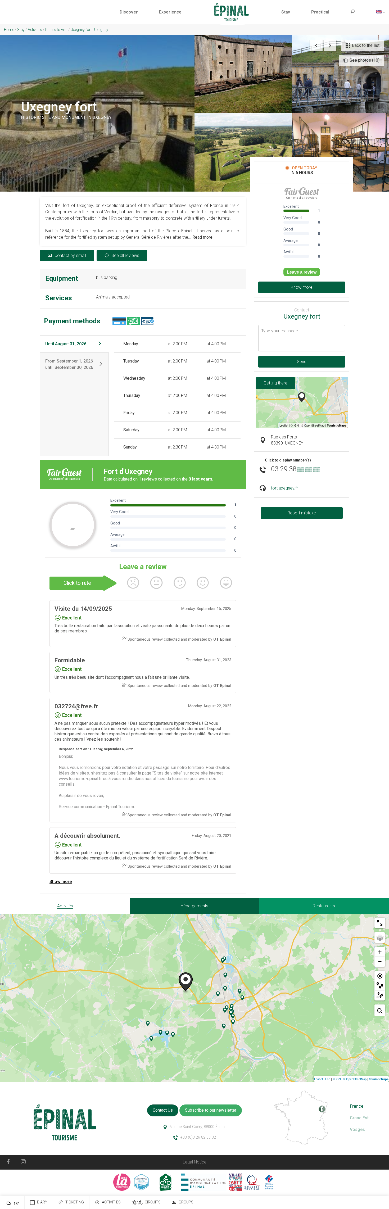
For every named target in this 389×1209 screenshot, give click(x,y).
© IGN (337, 1079)
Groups (186, 1202)
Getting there (275, 383)
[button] (128, 12)
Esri (327, 1079)
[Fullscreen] (380, 923)
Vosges (357, 1129)
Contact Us (163, 1110)
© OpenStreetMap (355, 1079)
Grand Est (359, 1117)
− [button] (380, 961)
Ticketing (74, 1202)
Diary (42, 1202)
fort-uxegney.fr (284, 488)
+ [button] (380, 952)
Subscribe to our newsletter (210, 1110)
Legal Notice (194, 1162)
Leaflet (318, 1079)
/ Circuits (149, 1202)
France (356, 1106)
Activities (111, 1202)
